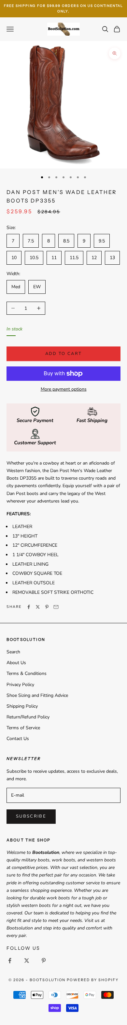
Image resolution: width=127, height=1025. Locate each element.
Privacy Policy (20, 684)
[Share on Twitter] (37, 607)
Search (13, 652)
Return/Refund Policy (28, 717)
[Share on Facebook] (28, 607)
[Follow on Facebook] (10, 960)
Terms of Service (23, 728)
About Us (16, 663)
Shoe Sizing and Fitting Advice (37, 695)
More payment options (64, 389)
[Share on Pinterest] (46, 607)
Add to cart (63, 354)
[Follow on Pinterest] (43, 960)
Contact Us (18, 738)
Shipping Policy (22, 706)
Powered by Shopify (93, 980)
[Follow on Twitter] (26, 960)
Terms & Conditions (27, 673)
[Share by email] (56, 607)
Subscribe (31, 816)
